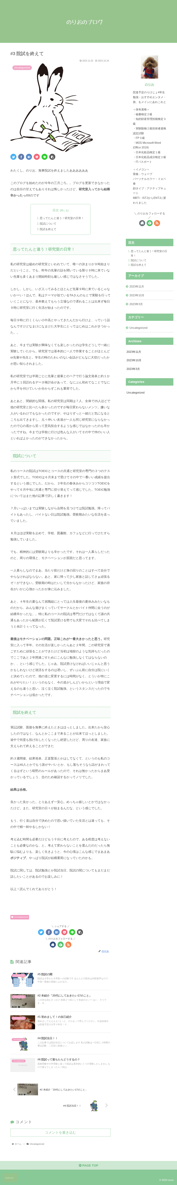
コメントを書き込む (60, 1132)
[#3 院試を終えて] (29, 157)
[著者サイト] (53, 945)
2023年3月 (136, 304)
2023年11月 (136, 286)
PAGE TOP (89, 1165)
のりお (149, 84)
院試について (48, 223)
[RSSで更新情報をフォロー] (68, 945)
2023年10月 (136, 295)
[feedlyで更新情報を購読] (61, 945)
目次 (56, 210)
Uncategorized (21, 917)
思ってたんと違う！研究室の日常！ (62, 218)
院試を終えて (48, 229)
